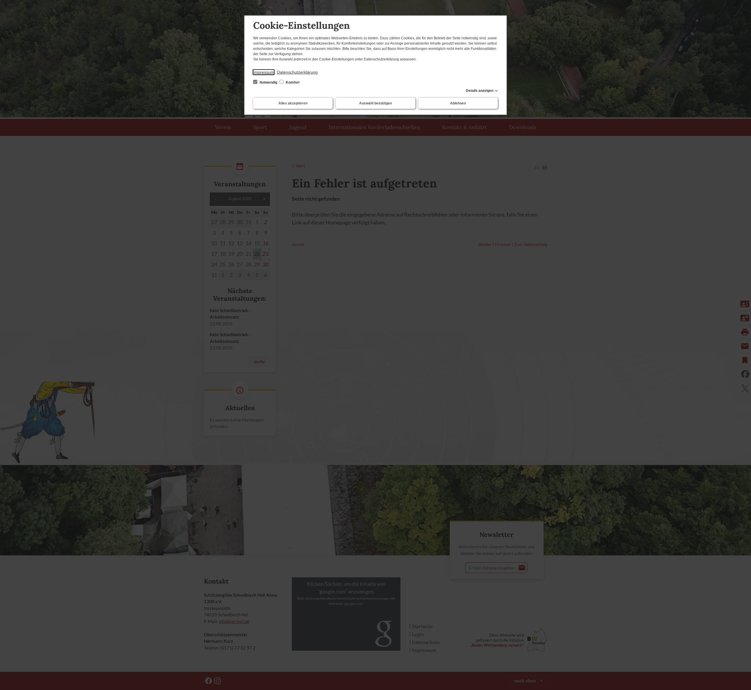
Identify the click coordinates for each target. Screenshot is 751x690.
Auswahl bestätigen (375, 103)
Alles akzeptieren (292, 103)
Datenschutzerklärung (297, 72)
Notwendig (268, 82)
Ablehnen (458, 103)
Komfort (292, 82)
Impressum (263, 72)
